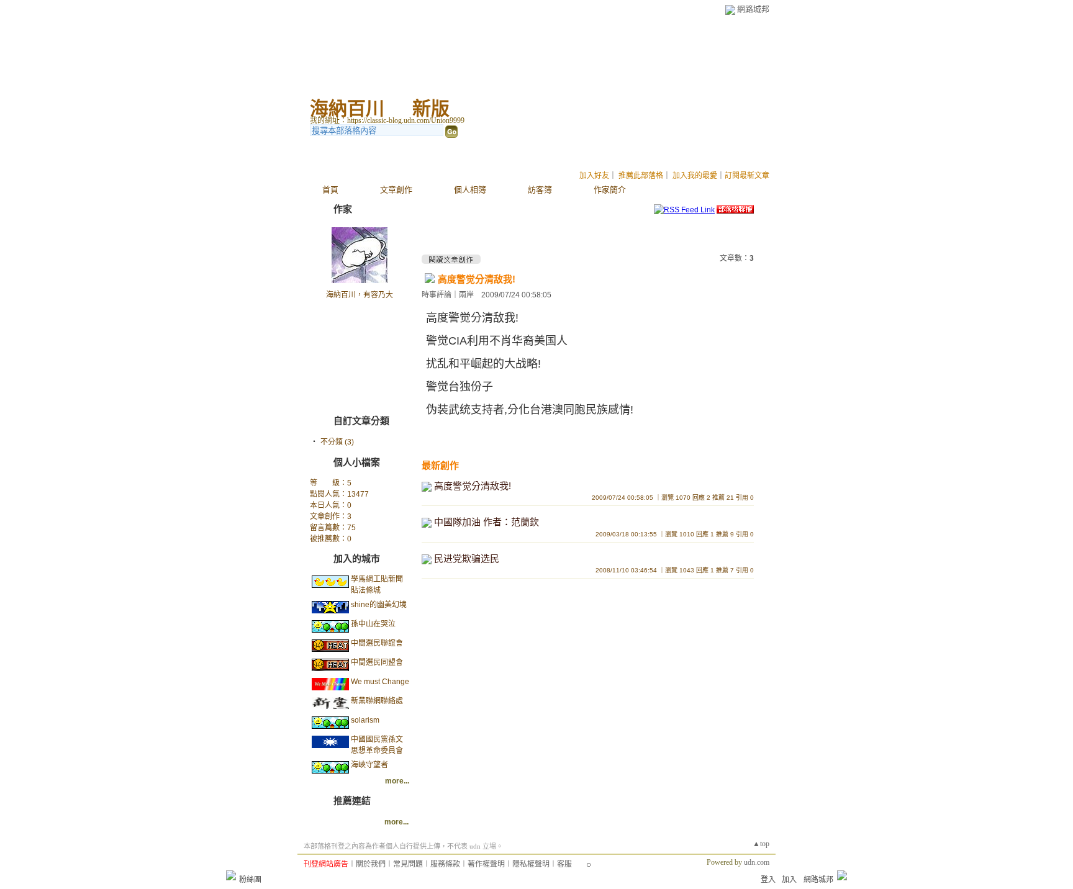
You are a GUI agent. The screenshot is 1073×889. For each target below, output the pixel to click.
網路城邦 (753, 9)
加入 (789, 879)
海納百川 (347, 108)
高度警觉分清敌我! (476, 279)
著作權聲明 (486, 864)
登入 (768, 879)
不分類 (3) (337, 442)
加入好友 (594, 175)
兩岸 (466, 295)
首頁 (330, 189)
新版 (431, 108)
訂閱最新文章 (747, 175)
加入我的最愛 (694, 175)
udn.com (756, 862)
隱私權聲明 (531, 864)
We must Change (380, 681)
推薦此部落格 (640, 175)
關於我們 (371, 864)
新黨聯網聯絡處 (377, 701)
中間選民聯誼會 (377, 643)
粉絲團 (250, 879)
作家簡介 (610, 189)
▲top (761, 843)
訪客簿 (540, 189)
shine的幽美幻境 (379, 604)
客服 (564, 864)
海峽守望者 (369, 764)
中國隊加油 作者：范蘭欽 (486, 522)
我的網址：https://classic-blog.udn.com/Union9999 (387, 120)
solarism (365, 720)
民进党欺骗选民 (466, 558)
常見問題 (408, 864)
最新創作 (440, 465)
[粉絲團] (231, 875)
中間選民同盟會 (377, 662)
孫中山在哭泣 (373, 624)
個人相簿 (470, 189)
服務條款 (445, 864)
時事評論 (436, 295)
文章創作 (396, 189)
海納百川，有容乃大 (359, 295)
